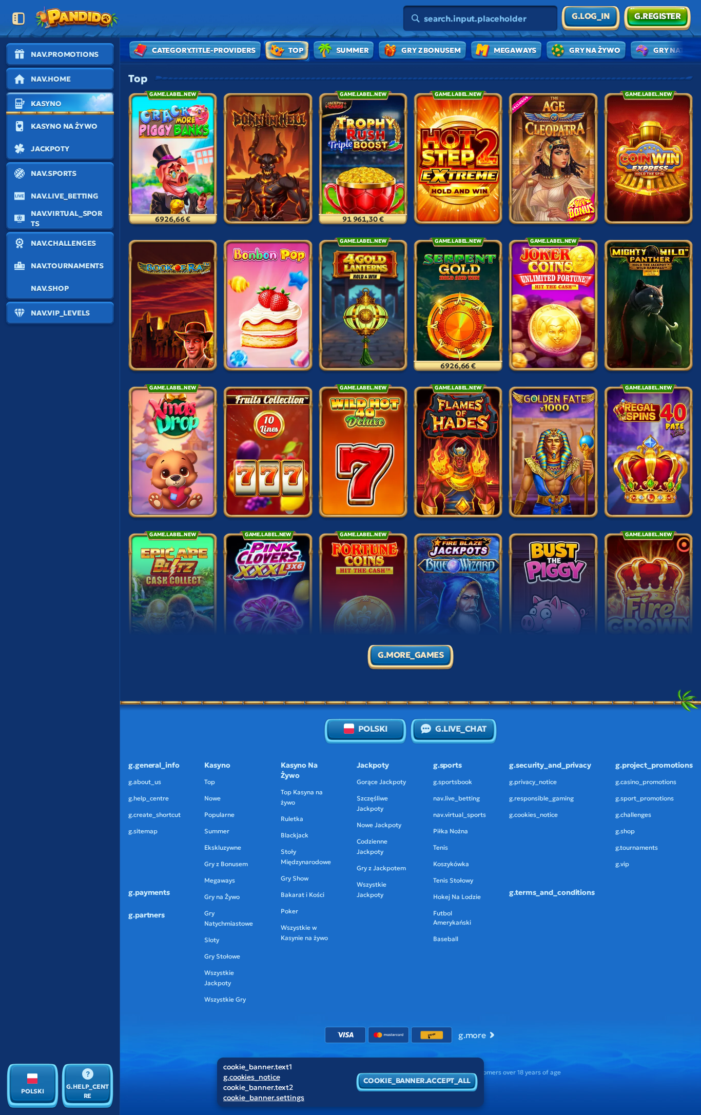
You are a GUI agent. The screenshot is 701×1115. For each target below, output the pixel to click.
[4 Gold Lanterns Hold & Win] (363, 307)
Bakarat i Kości (302, 894)
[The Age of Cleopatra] (553, 160)
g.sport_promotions (644, 798)
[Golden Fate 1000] (553, 454)
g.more (472, 1035)
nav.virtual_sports (459, 814)
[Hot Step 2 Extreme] (458, 160)
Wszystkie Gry (225, 999)
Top (209, 782)
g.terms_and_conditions (552, 892)
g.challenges (633, 814)
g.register (657, 16)
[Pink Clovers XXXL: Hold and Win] (267, 601)
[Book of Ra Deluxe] (172, 307)
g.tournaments (636, 847)
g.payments (149, 892)
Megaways (219, 880)
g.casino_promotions (645, 782)
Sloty (211, 940)
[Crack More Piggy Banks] (172, 160)
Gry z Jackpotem (381, 868)
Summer (216, 831)
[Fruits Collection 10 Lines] (267, 454)
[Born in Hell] (267, 160)
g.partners (146, 915)
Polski (372, 728)
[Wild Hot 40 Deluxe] (363, 454)
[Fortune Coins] (363, 601)
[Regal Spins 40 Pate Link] (648, 454)
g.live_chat (460, 728)
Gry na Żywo (222, 897)
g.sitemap (143, 831)
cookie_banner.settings (263, 1097)
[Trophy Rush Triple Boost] (363, 160)
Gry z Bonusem (226, 864)
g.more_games (410, 655)
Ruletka (292, 819)
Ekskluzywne (222, 847)
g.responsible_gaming (541, 798)
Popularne (219, 814)
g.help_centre (148, 798)
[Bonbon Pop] (267, 307)
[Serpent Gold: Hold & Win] (458, 307)
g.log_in (591, 16)
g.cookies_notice (533, 814)
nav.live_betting (456, 798)
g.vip (622, 864)
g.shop (625, 831)
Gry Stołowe (222, 956)
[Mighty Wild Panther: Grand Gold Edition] (648, 307)
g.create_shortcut (154, 814)
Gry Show (294, 878)
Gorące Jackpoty (381, 782)
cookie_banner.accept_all (417, 1080)
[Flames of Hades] (458, 454)
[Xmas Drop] (172, 454)
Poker (289, 911)
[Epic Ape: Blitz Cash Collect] (172, 601)
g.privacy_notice (533, 782)
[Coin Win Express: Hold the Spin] (648, 160)
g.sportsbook (452, 782)
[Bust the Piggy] (553, 601)
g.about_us (144, 782)
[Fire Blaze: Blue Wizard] (458, 601)
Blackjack (294, 835)
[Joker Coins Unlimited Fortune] (553, 307)
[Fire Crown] (648, 601)
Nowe (212, 798)
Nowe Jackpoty (379, 825)
